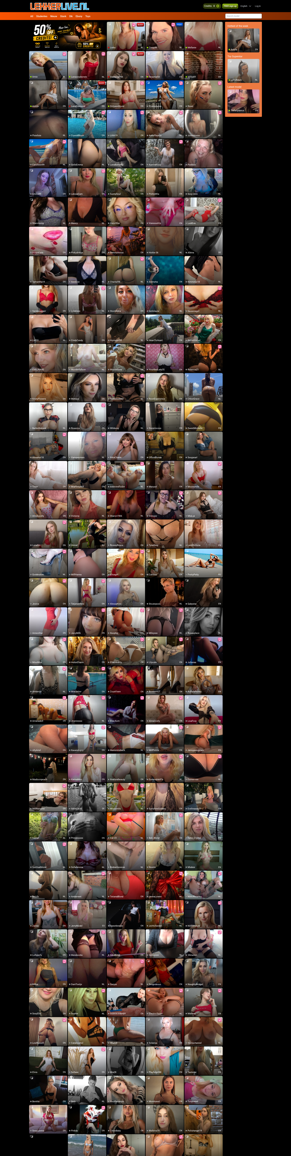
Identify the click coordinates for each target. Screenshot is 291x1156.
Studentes (41, 16)
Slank (63, 16)
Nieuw (53, 16)
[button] (246, 6)
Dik (71, 16)
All (31, 16)
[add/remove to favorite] (109, 24)
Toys (87, 16)
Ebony (79, 16)
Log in (258, 6)
